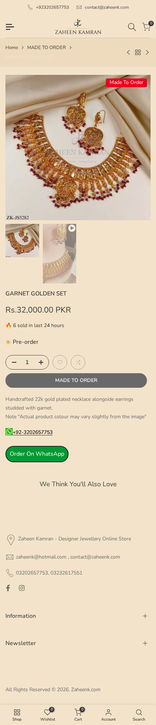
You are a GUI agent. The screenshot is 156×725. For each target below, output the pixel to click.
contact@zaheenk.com (107, 7)
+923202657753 (52, 7)
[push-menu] (9, 27)
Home (11, 47)
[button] (60, 362)
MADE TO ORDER (46, 47)
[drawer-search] (132, 27)
